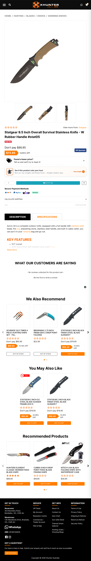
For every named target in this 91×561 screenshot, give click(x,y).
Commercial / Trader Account (39, 521)
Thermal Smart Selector (57, 524)
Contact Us (56, 512)
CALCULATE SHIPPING (14, 199)
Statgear (82, 127)
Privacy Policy (76, 512)
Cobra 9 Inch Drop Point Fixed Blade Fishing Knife (43, 469)
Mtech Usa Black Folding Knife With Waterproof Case (71, 469)
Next (88, 332)
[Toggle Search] (9, 4)
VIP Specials (80, 150)
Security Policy (76, 523)
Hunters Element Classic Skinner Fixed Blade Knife (17, 469)
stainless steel (77, 226)
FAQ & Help (37, 526)
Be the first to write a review (45, 277)
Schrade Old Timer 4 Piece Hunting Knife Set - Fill (17, 332)
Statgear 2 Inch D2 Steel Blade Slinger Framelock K (30, 401)
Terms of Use (76, 508)
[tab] (18, 217)
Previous (2, 332)
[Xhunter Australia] (45, 5)
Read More (12, 250)
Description (17, 216)
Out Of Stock (18, 354)
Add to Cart (73, 354)
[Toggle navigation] (4, 4)
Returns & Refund (77, 520)
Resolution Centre (40, 516)
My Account (37, 512)
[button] (32, 127)
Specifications (47, 216)
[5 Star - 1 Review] (18, 475)
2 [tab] (46, 359)
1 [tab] (44, 359)
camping (27, 231)
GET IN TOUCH (11, 553)
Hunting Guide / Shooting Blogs (58, 531)
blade (52, 247)
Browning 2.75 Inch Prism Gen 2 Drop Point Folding (45, 332)
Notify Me (49, 183)
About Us (55, 508)
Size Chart (56, 516)
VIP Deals (36, 508)
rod (18, 229)
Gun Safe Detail (58, 520)
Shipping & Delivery (78, 516)
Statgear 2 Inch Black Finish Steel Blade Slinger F (72, 332)
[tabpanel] (18, 330)
